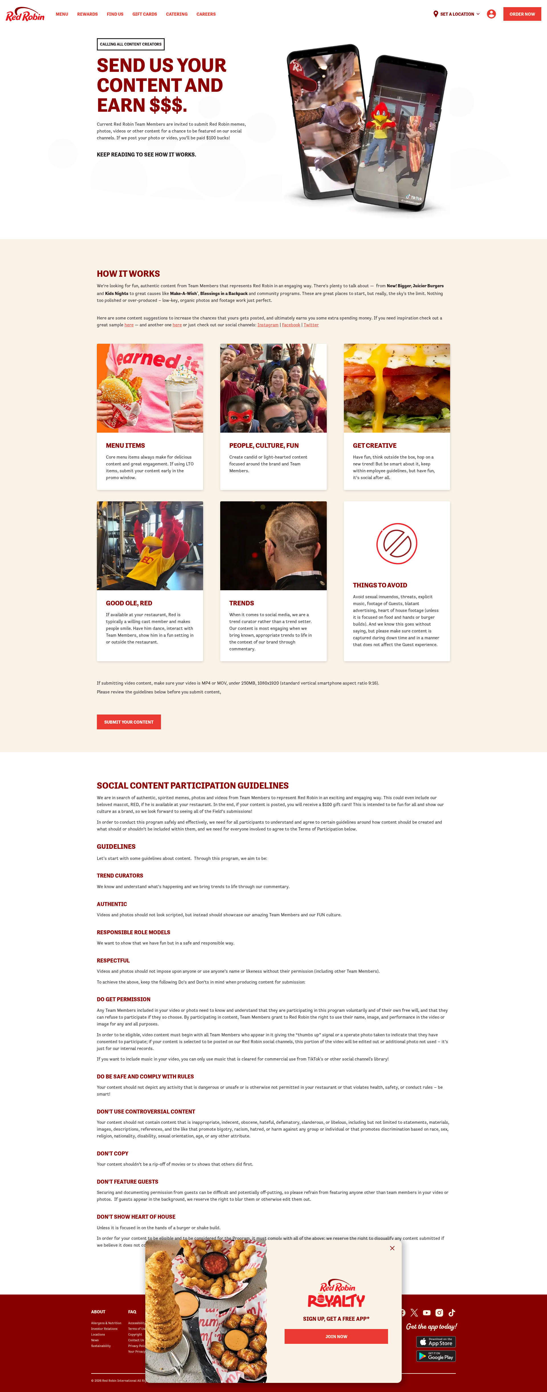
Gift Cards (144, 14)
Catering (176, 14)
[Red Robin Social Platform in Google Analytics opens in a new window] (452, 1313)
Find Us (115, 14)
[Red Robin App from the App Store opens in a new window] (436, 1342)
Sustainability (101, 1346)
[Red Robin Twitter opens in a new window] (414, 1313)
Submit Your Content (129, 722)
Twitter (311, 324)
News (95, 1340)
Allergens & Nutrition (106, 1323)
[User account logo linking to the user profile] (491, 14)
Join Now (336, 1336)
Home (25, 14)
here (129, 324)
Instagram (268, 324)
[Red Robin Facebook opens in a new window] (402, 1313)
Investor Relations (104, 1329)
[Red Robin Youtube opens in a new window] (427, 1313)
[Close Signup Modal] (392, 1249)
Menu (62, 14)
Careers (206, 14)
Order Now (522, 14)
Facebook (291, 324)
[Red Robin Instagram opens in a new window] (439, 1313)
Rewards (87, 14)
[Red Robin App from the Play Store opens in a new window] (436, 1356)
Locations (98, 1334)
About (98, 1311)
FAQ (132, 1311)
